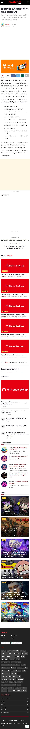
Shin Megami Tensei (6, 679)
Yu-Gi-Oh (4, 690)
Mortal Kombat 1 (6, 670)
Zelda (9, 690)
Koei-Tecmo (12, 659)
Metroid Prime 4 (5, 667)
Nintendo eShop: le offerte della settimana (13, 274)
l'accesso (7, 362)
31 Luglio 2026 (23, 357)
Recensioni (14, 635)
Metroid (23, 665)
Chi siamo (3, 720)
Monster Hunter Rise (22, 667)
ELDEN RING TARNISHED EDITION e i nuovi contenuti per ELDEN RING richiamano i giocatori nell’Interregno (17, 434)
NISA (24, 670)
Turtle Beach (5, 687)
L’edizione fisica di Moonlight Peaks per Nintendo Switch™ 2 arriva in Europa (14, 553)
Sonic (14, 679)
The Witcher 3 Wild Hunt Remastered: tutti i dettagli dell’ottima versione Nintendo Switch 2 (17, 426)
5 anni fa (14, 24)
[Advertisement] (15, 43)
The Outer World (12, 685)
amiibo (3, 650)
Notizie (3, 638)
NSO (3, 673)
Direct (9, 653)
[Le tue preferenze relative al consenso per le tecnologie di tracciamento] (27, 726)
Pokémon (14, 673)
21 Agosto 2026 (23, 296)
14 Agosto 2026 (23, 316)
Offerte (6, 195)
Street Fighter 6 (13, 682)
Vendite (11, 687)
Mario (18, 659)
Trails (19, 685)
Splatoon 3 (20, 679)
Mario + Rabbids (5, 662)
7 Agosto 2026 (23, 336)
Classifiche (15, 650)
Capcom (9, 650)
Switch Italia (7, 723)
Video (4, 497)
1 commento (11, 276)
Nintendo (18, 670)
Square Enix (5, 682)
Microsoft (13, 667)
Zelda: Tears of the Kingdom (19, 690)
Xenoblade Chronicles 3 (21, 687)
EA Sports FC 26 (16, 653)
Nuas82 (8, 24)
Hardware (24, 653)
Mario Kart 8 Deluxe (16, 662)
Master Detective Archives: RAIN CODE (11, 665)
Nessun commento (13, 296)
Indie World (4, 659)
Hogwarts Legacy (6, 656)
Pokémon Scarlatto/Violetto (8, 676)
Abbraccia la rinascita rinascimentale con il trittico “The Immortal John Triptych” (13, 531)
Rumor (18, 676)
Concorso (23, 650)
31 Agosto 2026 (19, 514)
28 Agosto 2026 (20, 276)
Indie (22, 656)
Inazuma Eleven (15, 656)
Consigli (4, 653)
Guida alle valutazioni (13, 720)
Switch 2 (4, 685)
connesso (10, 372)
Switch (20, 682)
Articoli (5, 271)
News (13, 670)
